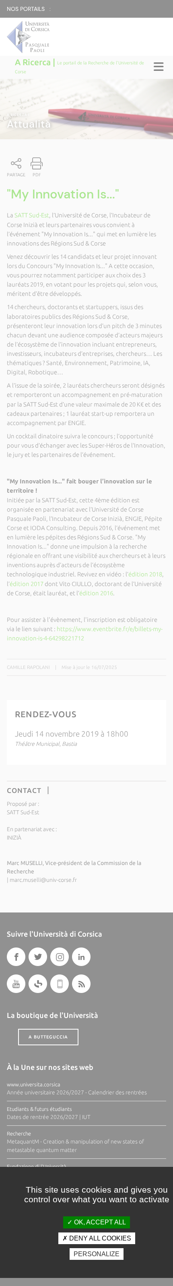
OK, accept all (99, 1222)
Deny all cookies (99, 1238)
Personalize (96, 1254)
